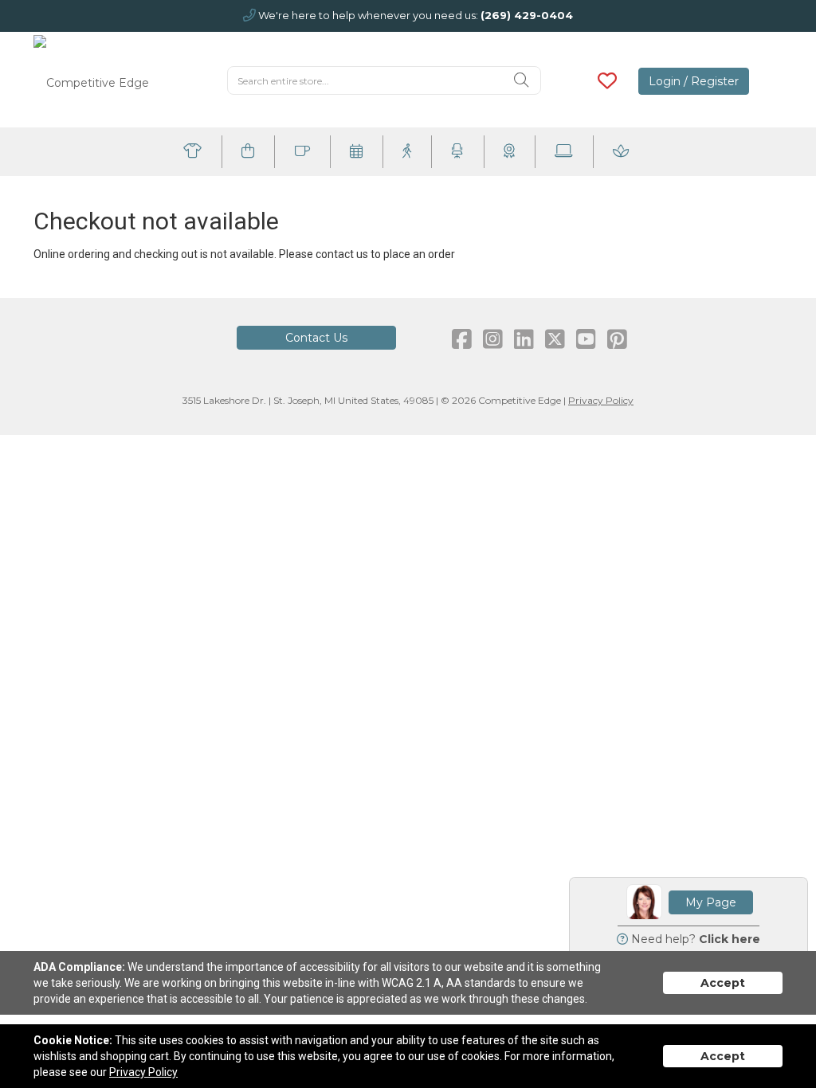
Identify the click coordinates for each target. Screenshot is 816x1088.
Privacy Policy (601, 400)
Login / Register (694, 81)
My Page (710, 902)
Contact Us (316, 338)
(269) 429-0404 (527, 15)
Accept (722, 983)
